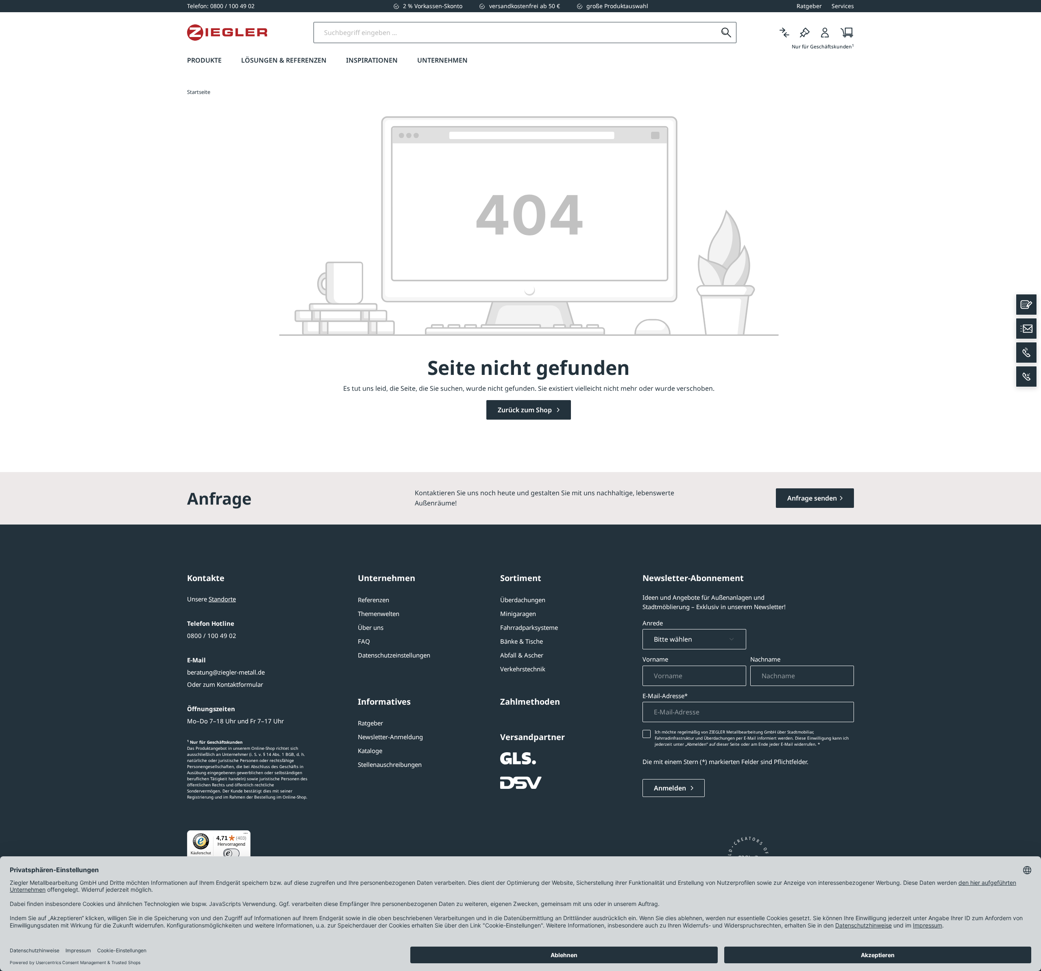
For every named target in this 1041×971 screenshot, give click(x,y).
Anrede (652, 623)
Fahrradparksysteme (529, 627)
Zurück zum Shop (525, 409)
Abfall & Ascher (521, 655)
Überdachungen (522, 600)
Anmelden (671, 788)
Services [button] (843, 6)
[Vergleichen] (784, 32)
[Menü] (245, 835)
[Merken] (805, 32)
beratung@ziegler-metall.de (226, 672)
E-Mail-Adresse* (665, 696)
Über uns (370, 627)
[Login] (825, 32)
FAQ (364, 641)
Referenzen (373, 600)
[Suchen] (726, 32)
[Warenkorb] (844, 32)
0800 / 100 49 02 (211, 635)
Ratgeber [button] (809, 6)
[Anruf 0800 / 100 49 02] (1026, 352)
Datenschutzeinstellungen (394, 655)
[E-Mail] (1026, 328)
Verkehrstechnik (522, 669)
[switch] (231, 853)
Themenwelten (378, 614)
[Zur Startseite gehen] (227, 32)
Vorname (655, 659)
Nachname (765, 659)
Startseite (198, 92)
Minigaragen (518, 614)
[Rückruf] (1026, 376)
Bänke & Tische (521, 641)
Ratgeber (370, 723)
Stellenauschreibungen (390, 764)
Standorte (222, 599)
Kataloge (370, 751)
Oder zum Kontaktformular (225, 684)
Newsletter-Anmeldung (390, 737)
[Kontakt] (1026, 304)
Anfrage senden (812, 498)
